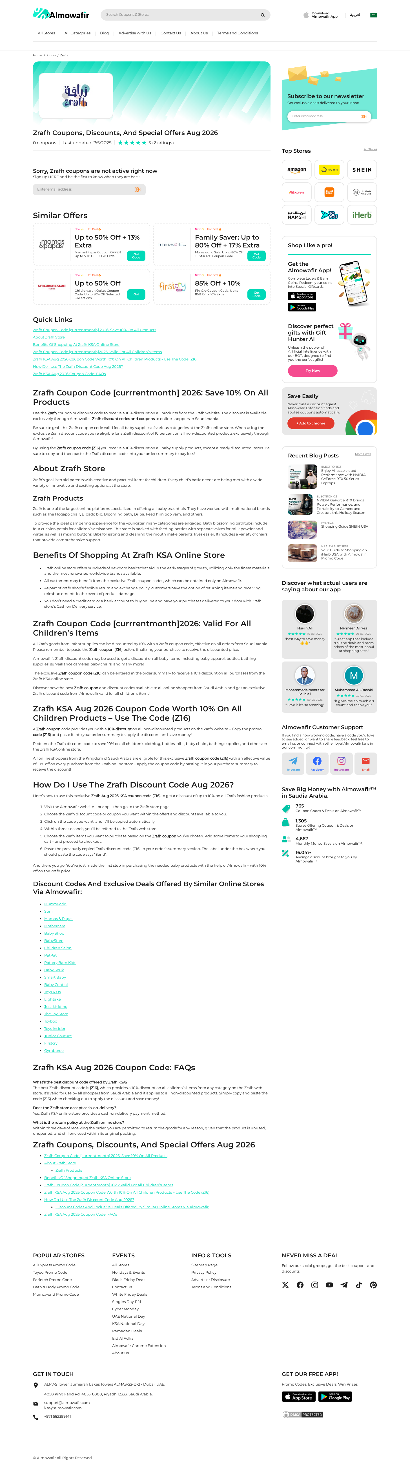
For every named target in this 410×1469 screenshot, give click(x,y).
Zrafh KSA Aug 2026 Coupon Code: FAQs (69, 373)
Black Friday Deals (129, 1279)
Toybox (50, 1021)
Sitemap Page (204, 1265)
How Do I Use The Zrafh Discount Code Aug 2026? (78, 366)
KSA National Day (128, 1323)
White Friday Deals (129, 1294)
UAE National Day (128, 1316)
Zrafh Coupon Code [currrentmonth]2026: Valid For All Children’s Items (97, 351)
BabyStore (53, 940)
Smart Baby (55, 977)
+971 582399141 (57, 1416)
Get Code (136, 256)
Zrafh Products (69, 1170)
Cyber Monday (125, 1309)
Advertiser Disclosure (210, 1279)
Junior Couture (58, 1036)
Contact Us (171, 33)
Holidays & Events (128, 1272)
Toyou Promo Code (50, 1272)
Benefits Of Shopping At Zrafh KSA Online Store (76, 344)
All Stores (46, 33)
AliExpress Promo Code (54, 1265)
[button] (297, 170)
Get (136, 294)
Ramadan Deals (127, 1331)
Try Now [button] (313, 370)
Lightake (52, 999)
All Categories (77, 33)
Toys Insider (54, 1028)
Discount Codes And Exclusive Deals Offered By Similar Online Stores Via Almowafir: (132, 1207)
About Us (199, 33)
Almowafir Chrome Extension (139, 1345)
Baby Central (56, 984)
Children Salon (58, 948)
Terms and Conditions (237, 33)
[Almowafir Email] (36, 1405)
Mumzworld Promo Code (56, 1294)
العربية (356, 14)
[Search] (262, 15)
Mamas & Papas (58, 918)
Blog (104, 33)
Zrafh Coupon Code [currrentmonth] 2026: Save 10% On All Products (94, 330)
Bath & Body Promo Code (56, 1287)
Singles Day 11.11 (126, 1301)
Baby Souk (54, 970)
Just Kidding (56, 1006)
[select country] (373, 15)
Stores (51, 55)
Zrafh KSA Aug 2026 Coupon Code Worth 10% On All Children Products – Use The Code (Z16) (126, 1192)
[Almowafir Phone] (36, 1419)
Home (38, 55)
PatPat (50, 955)
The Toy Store (56, 1014)
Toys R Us (52, 992)
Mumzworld (55, 904)
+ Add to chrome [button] (310, 423)
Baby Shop (54, 933)
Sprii (48, 911)
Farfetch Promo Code (52, 1279)
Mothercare (54, 926)
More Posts (363, 454)
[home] (61, 13)
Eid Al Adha (123, 1338)
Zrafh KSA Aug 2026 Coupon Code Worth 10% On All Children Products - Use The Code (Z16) (115, 359)
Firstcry (50, 1043)
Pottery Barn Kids (60, 962)
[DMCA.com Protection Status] (329, 1414)
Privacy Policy (203, 1272)
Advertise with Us (135, 33)
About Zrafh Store (49, 337)
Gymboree (54, 1050)
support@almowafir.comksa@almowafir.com (67, 1405)
